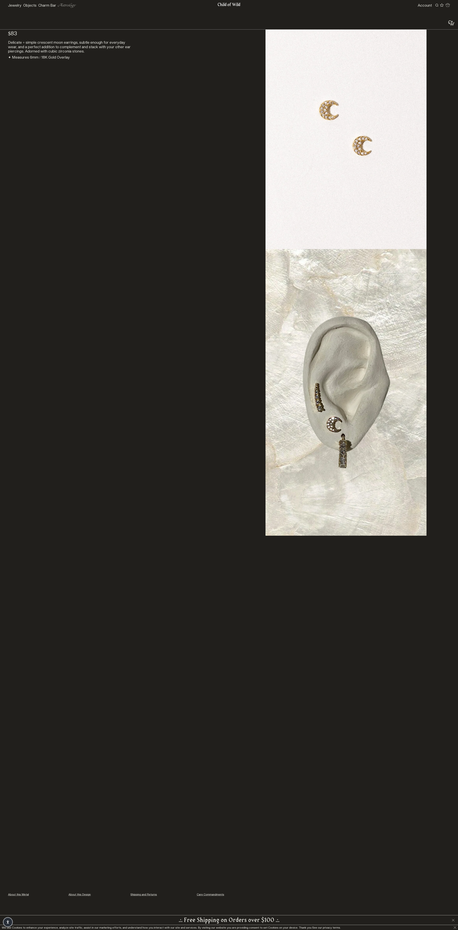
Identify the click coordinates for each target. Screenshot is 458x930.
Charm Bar (47, 5)
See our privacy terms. (326, 927)
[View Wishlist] (442, 5)
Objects (29, 5)
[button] (8, 922)
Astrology (67, 5)
